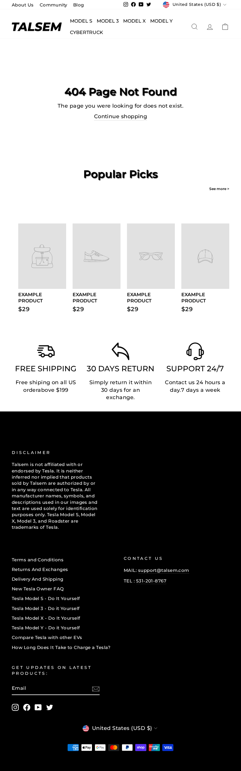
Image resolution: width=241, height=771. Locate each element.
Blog (78, 5)
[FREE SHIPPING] (46, 353)
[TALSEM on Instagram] (15, 707)
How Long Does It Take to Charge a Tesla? (61, 647)
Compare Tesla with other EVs (47, 637)
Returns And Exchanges (40, 569)
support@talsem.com (163, 570)
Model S (81, 21)
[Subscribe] (96, 688)
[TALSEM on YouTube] (38, 707)
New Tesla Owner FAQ (38, 589)
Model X (134, 21)
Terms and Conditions (37, 559)
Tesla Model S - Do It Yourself (46, 598)
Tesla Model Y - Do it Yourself (46, 628)
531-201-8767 (151, 581)
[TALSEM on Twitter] (49, 707)
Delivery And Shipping (37, 579)
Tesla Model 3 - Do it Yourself (46, 608)
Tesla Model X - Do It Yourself (46, 618)
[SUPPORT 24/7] (195, 353)
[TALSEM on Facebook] (26, 707)
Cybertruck (86, 32)
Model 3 (108, 21)
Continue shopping (120, 116)
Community (53, 5)
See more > (219, 189)
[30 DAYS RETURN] (120, 353)
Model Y (161, 21)
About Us (23, 5)
